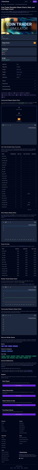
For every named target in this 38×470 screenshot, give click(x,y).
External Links (5, 83)
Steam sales (12, 246)
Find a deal (18, 405)
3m (5, 125)
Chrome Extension (5, 452)
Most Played (21, 425)
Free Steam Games (22, 441)
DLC (2, 425)
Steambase (21, 454)
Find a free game (18, 414)
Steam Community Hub (28, 371)
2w (3, 125)
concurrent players (13, 12)
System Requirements (6, 89)
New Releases (22, 428)
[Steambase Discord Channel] (19, 458)
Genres (3, 437)
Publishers (3, 445)
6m (5, 222)
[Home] (1, 4)
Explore (35, 1)
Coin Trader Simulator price (9, 219)
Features (4, 80)
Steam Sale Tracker (23, 437)
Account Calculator (5, 459)
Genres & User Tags (6, 86)
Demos (3, 427)
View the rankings (18, 385)
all (10, 125)
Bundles (3, 428)
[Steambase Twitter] (22, 458)
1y (8, 125)
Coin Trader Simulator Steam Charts (21, 4)
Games (4, 4)
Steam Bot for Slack (5, 456)
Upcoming (21, 430)
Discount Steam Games (23, 439)
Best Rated (21, 423)
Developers (4, 443)
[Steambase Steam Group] (21, 458)
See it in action (18, 395)
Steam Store (30, 370)
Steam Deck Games (23, 432)
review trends (20, 12)
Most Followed (22, 427)
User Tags (3, 441)
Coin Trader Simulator (10, 4)
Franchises (4, 447)
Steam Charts (4, 430)
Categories (4, 439)
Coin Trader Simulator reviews (25, 284)
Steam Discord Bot (5, 454)
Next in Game (19, 69)
